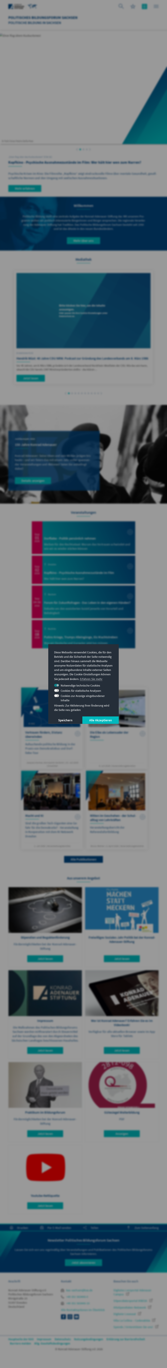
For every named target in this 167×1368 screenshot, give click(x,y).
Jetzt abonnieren (83, 1263)
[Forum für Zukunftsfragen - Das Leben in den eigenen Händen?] (83, 602)
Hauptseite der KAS (21, 1339)
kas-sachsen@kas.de (79, 1290)
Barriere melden (20, 1343)
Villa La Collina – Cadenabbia (132, 1320)
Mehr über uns (83, 241)
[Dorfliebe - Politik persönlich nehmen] (83, 537)
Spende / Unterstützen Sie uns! (134, 1327)
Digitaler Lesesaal (125, 1314)
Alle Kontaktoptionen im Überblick (83, 1310)
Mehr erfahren (25, 188)
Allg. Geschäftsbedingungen (52, 1343)
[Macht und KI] (52, 810)
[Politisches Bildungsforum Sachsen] (32, 6)
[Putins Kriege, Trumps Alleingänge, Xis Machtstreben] (83, 634)
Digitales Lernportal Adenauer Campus (132, 1292)
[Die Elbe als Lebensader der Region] (117, 728)
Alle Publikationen (83, 859)
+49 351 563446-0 (77, 1297)
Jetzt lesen (30, 378)
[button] (77, 149)
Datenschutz (63, 1339)
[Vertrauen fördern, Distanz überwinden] (52, 728)
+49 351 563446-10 (78, 1303)
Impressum (44, 1339)
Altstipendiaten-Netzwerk (130, 1307)
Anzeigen (121, 1134)
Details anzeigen (33, 481)
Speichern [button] (65, 720)
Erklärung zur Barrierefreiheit (125, 1339)
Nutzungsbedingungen (88, 1339)
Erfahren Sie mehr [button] (91, 679)
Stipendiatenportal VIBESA (131, 1301)
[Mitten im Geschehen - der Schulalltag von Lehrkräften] (117, 810)
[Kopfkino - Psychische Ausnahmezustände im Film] (83, 570)
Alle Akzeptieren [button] (100, 720)
